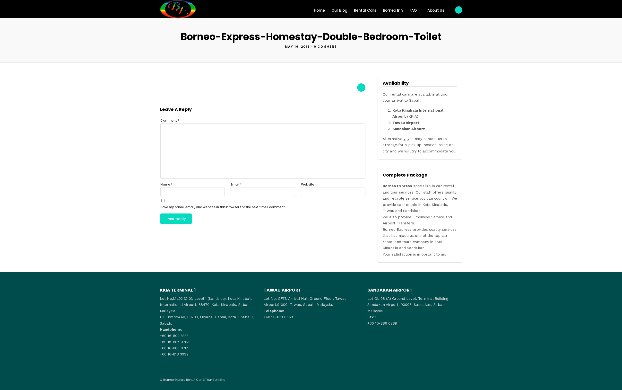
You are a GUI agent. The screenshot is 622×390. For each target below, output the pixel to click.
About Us (435, 10)
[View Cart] (458, 10)
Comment (169, 120)
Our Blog (339, 10)
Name (166, 184)
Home (319, 10)
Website (307, 184)
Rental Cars (365, 10)
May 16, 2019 (297, 46)
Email (236, 184)
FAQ (413, 10)
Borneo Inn (393, 10)
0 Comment (325, 46)
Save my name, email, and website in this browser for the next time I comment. (222, 207)
